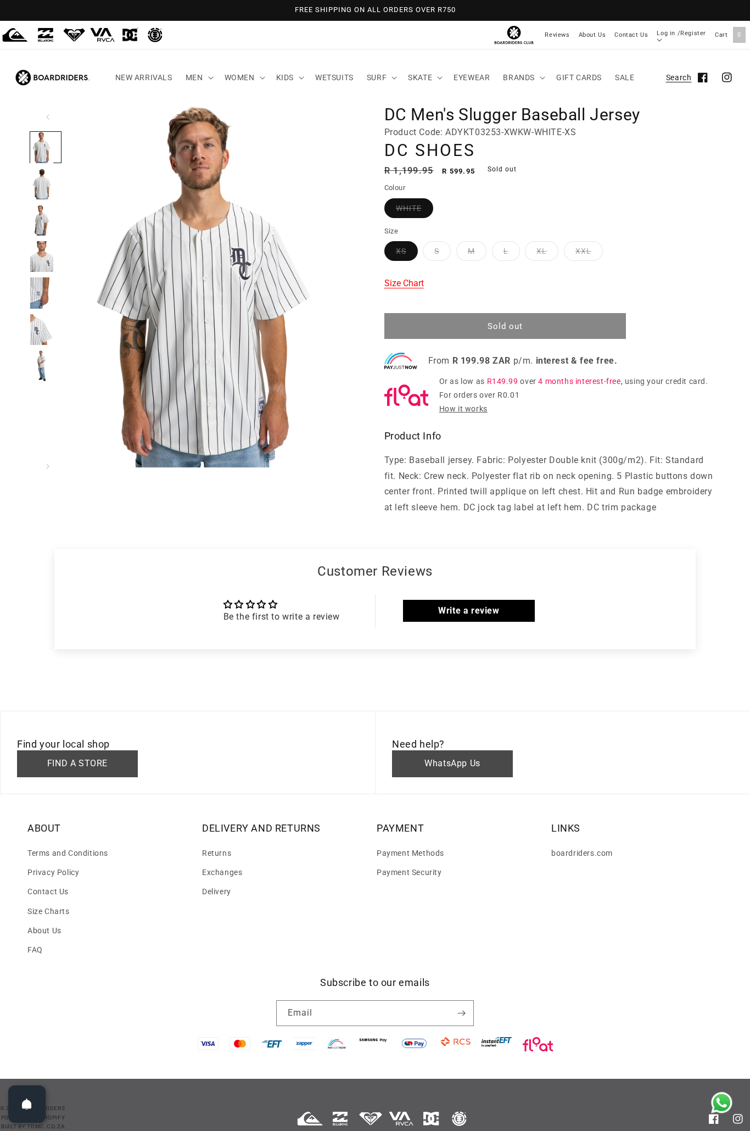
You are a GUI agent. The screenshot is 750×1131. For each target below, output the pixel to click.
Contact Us (631, 34)
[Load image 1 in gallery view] (45, 147)
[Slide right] (48, 466)
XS (401, 251)
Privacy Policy (53, 872)
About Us (592, 34)
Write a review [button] (468, 610)
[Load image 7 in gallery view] (45, 365)
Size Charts (48, 911)
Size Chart (404, 283)
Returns (216, 853)
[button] (198, 77)
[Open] (27, 1104)
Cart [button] (728, 34)
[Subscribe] (461, 1013)
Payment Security (409, 872)
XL (541, 251)
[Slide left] (48, 117)
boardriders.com (582, 853)
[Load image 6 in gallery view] (45, 329)
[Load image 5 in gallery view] (45, 292)
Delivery (216, 891)
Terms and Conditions (67, 853)
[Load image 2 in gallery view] (45, 184)
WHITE (409, 208)
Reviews (557, 34)
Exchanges (222, 872)
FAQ (35, 949)
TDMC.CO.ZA (46, 1126)
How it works (463, 408)
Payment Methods (410, 853)
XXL (583, 251)
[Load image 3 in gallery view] (45, 220)
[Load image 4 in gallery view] (45, 256)
